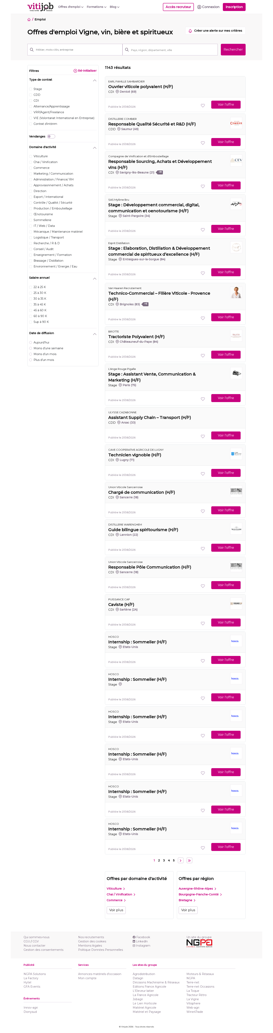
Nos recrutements (91, 937)
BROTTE (113, 331)
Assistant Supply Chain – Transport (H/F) (149, 417)
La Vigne (192, 999)
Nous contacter (34, 945)
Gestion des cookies (92, 941)
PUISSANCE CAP (119, 599)
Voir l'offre (226, 104)
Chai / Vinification (120, 894)
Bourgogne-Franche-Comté (199, 894)
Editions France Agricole (149, 986)
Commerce (115, 900)
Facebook (143, 937)
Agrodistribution (144, 974)
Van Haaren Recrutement (124, 288)
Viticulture (115, 888)
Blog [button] (113, 7)
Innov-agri (31, 1007)
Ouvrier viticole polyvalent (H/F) (140, 86)
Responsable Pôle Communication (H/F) (149, 567)
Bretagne (186, 900)
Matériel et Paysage (147, 1012)
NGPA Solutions (35, 974)
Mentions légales (90, 945)
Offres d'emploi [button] (69, 7)
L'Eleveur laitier (143, 991)
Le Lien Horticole (145, 1003)
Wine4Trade (194, 1012)
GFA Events (32, 986)
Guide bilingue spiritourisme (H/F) (143, 529)
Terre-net (192, 982)
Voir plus (116, 910)
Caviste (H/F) (121, 604)
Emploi (40, 19)
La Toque (192, 991)
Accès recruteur (178, 7)
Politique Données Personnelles (100, 950)
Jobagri (138, 999)
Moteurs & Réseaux (200, 974)
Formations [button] (95, 7)
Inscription (234, 7)
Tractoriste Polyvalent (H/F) (136, 336)
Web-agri (192, 1007)
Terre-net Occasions (200, 986)
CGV (36, 941)
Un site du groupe (199, 937)
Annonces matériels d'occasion (99, 974)
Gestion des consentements (43, 950)
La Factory (31, 978)
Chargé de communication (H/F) (141, 492)
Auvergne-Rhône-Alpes (196, 888)
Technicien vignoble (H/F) (134, 454)
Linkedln (142, 941)
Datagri (138, 978)
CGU (27, 941)
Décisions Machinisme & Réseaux (156, 982)
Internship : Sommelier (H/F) (137, 642)
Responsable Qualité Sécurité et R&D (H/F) (152, 124)
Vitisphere (193, 1003)
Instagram (143, 945)
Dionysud (30, 1012)
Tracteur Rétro (196, 995)
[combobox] (173, 50)
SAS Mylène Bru (118, 199)
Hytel (27, 982)
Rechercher (233, 49)
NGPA (190, 978)
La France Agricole (145, 995)
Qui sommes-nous (36, 937)
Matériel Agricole (144, 1007)
